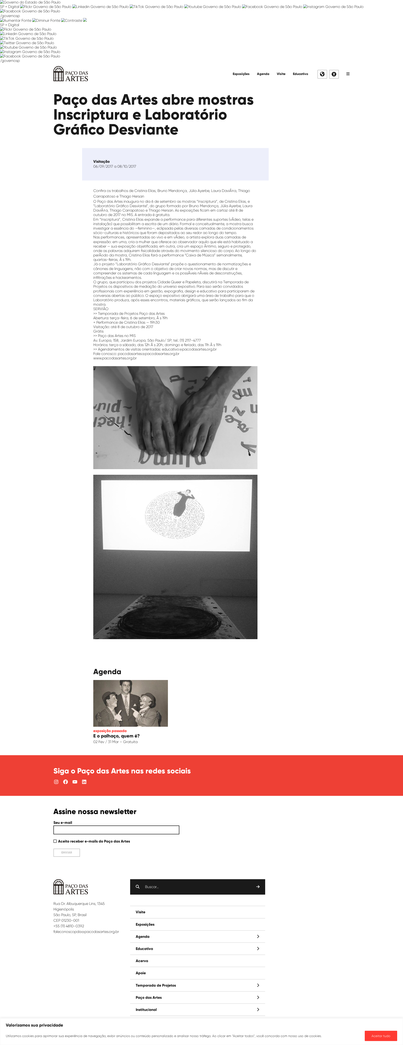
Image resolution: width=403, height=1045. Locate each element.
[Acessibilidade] (334, 74)
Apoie (141, 973)
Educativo (300, 74)
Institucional (146, 1009)
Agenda (263, 74)
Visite (281, 74)
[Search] (257, 887)
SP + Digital (9, 6)
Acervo (142, 961)
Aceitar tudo (381, 1036)
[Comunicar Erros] (85, 20)
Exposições (241, 74)
